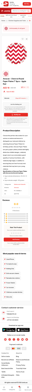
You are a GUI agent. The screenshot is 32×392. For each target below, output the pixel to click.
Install (27, 4)
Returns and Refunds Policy (22, 361)
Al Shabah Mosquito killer (7, 376)
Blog (17, 356)
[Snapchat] (27, 339)
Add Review (16, 240)
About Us (19, 353)
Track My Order (21, 368)
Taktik (3, 372)
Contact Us (5, 353)
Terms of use (20, 372)
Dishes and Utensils (20, 184)
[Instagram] (9, 339)
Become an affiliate (7, 360)
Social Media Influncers (5, 364)
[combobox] (20, 11)
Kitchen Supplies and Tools (17, 20)
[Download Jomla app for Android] (9, 330)
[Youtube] (22, 339)
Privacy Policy (20, 365)
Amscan (16, 188)
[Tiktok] (18, 339)
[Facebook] (5, 339)
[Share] (26, 39)
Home (3, 20)
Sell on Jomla (5, 356)
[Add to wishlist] (22, 38)
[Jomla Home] (5, 11)
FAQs (17, 375)
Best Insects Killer (7, 368)
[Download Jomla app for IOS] (23, 330)
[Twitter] (14, 339)
